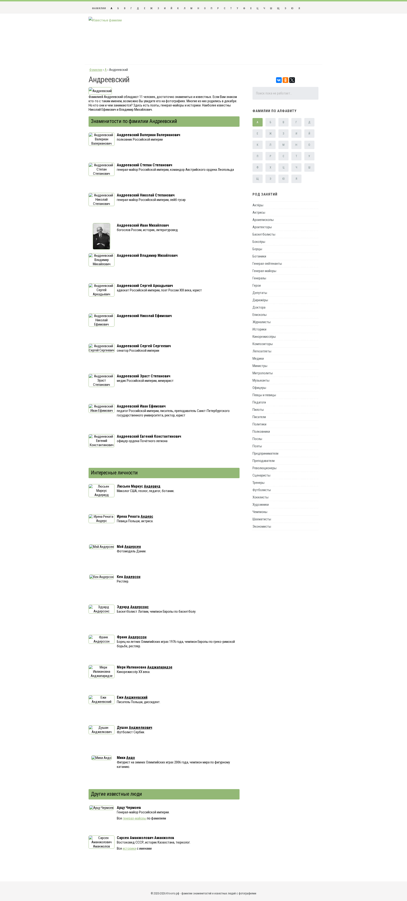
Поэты (257, 446)
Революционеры (264, 468)
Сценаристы (261, 475)
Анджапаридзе (159, 667)
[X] (292, 80)
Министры (259, 366)
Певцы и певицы (264, 395)
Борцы (257, 249)
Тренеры (258, 483)
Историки (259, 329)
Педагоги (259, 402)
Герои (256, 285)
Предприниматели (265, 453)
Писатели (259, 417)
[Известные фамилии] (105, 20)
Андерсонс (139, 607)
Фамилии (99, 8)
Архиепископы (263, 220)
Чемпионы (259, 512)
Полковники (261, 431)
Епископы (259, 315)
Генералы (259, 278)
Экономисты (261, 526)
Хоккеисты (260, 497)
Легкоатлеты (261, 351)
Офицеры (259, 388)
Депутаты (259, 293)
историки (129, 848)
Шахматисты (261, 519)
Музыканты (260, 380)
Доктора (258, 307)
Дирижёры (260, 300)
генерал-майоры (134, 818)
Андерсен (132, 546)
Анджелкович (140, 727)
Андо (130, 757)
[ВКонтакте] (279, 80)
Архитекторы (262, 227)
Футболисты (261, 490)
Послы (257, 439)
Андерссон (137, 637)
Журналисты (261, 322)
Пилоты (258, 410)
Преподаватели (263, 461)
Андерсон (132, 577)
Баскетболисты (263, 234)
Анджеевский (135, 697)
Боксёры (258, 242)
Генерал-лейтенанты (267, 263)
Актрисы (258, 212)
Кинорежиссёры (264, 336)
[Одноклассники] (285, 80)
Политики (259, 424)
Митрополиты (262, 373)
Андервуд (152, 486)
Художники (260, 504)
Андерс (147, 516)
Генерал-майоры (264, 271)
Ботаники (259, 256)
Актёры (257, 205)
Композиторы (262, 344)
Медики (258, 358)
